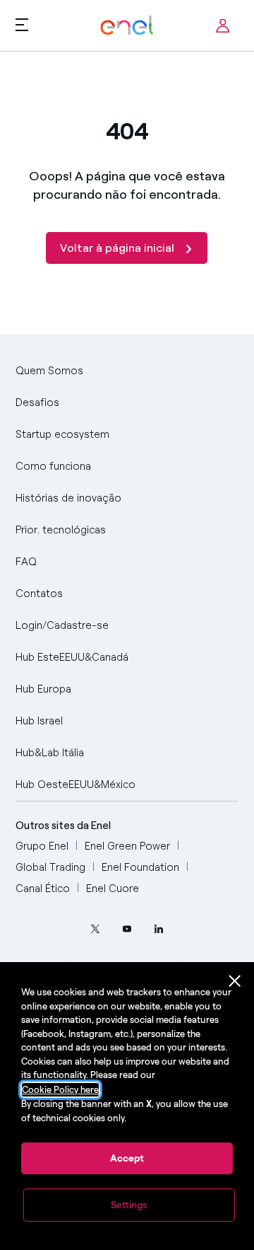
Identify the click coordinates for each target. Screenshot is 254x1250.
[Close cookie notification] (234, 981)
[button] (22, 24)
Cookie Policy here (60, 1089)
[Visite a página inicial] (126, 26)
